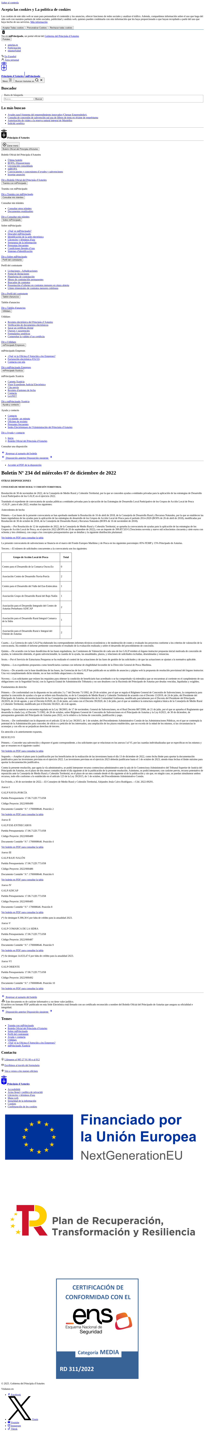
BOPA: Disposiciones (19, 163)
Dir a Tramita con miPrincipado (17, 194)
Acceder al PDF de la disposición (24, 465)
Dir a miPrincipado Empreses (16, 367)
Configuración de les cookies (22, 1106)
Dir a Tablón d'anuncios (13, 307)
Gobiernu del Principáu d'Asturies (62, 36)
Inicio (10, 438)
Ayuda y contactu (16, 1037)
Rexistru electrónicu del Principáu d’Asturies (30, 322)
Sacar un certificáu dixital (20, 327)
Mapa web (13, 1098)
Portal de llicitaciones (18, 273)
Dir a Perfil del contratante (14, 293)
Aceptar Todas (13, 28)
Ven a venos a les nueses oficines (21, 1071)
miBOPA (12, 168)
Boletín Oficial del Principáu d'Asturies (27, 441)
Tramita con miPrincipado (21, 1025)
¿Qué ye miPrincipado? (19, 231)
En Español (10, 56)
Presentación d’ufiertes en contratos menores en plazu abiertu (38, 285)
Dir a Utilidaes (8, 342)
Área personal (12, 60)
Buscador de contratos (19, 282)
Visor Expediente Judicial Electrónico (27, 384)
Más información (39, 22)
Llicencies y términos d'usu (21, 239)
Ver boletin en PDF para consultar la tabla (22, 537)
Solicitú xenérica (16, 123)
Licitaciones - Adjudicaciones (22, 271)
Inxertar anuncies (16, 174)
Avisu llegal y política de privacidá (25, 1092)
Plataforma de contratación (21, 276)
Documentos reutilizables (20, 211)
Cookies (12, 1103)
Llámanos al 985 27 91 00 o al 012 (22, 1059)
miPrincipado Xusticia (19, 1045)
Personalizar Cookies (37, 28)
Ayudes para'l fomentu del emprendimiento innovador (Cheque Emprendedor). (47, 114)
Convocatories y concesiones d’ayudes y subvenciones (35, 171)
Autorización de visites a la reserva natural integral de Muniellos (40, 120)
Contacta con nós (16, 362)
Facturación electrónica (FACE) (24, 359)
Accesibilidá (14, 1089)
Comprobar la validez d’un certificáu (26, 336)
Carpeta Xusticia (16, 381)
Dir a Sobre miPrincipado (14, 256)
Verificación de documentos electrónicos (28, 325)
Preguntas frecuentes (18, 245)
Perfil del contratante (18, 1034)
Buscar (38, 99)
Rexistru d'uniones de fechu (22, 390)
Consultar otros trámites (20, 208)
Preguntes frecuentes (18, 424)
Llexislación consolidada (20, 166)
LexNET (12, 396)
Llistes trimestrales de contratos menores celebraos (33, 288)
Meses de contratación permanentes (25, 279)
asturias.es (13, 45)
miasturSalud (14, 50)
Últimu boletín (15, 160)
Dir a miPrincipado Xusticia (15, 401)
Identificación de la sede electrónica (26, 236)
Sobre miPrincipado (18, 1031)
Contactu (12, 393)
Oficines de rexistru (17, 421)
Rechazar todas (61, 28)
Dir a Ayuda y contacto (13, 432)
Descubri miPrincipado (19, 234)
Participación (14, 47)
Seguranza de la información (22, 242)
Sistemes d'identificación (20, 251)
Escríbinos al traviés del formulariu (22, 1065)
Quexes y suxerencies (19, 330)
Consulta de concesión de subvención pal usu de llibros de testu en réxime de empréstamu (53, 117)
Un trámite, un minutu (19, 418)
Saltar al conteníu (10, 2)
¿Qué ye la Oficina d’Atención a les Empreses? (31, 356)
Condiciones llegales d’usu (21, 248)
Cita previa (13, 387)
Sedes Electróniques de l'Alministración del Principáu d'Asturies (40, 427)
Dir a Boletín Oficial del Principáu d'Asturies (24, 180)
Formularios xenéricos (19, 333)
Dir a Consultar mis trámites (15, 216)
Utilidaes (12, 1040)
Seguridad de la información (22, 1100)
